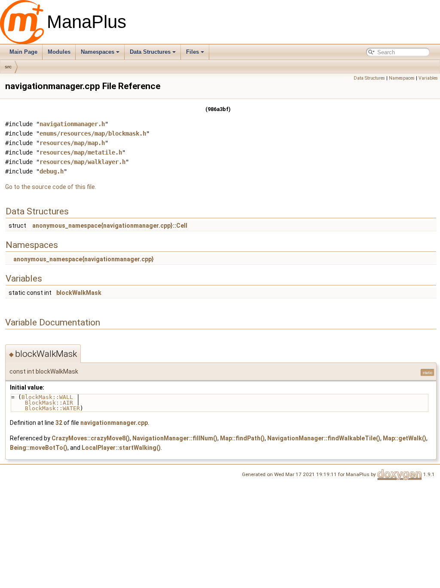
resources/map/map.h (72, 142)
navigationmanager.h (72, 124)
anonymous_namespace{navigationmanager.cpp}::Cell (109, 225)
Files (192, 52)
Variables (428, 78)
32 (58, 422)
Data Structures (150, 52)
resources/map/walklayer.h (82, 161)
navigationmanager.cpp (114, 422)
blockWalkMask (78, 292)
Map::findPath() (242, 438)
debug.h (52, 171)
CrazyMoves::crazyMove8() (91, 438)
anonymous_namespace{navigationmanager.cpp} (83, 259)
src (8, 66)
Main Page (23, 52)
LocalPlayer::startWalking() (121, 447)
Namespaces (97, 52)
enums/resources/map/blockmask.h (93, 133)
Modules (59, 52)
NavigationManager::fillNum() (174, 438)
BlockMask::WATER (52, 408)
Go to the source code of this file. (50, 186)
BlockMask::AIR (49, 402)
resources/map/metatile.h (81, 152)
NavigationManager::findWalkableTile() (323, 438)
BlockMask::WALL (47, 397)
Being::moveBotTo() (38, 447)
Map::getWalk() (404, 438)
